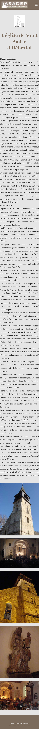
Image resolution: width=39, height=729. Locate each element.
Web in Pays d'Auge (26, 725)
